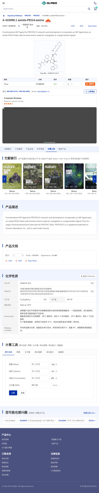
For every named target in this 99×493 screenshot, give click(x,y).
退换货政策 (6, 471)
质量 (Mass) (14, 364)
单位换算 (38, 352)
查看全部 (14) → (90, 413)
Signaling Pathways (14, 16)
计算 (13, 393)
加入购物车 (90, 84)
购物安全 (5, 463)
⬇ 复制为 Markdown (88, 276)
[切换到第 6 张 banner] (51, 142)
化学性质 (40, 149)
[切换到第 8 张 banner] (53, 142)
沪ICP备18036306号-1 (88, 486)
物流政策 (5, 467)
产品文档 (29, 149)
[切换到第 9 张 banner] (54, 142)
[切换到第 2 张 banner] (46, 142)
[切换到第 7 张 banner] (52, 142)
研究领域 (5, 439)
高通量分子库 (56, 439)
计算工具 (51, 149)
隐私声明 (54, 463)
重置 (23, 393)
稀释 (18, 352)
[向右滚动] (94, 179)
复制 (92, 283)
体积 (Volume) (14, 371)
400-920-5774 (12, 91)
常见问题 (5, 475)
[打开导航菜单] (3, 3)
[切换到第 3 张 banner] (47, 142)
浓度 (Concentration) (17, 378)
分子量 (27, 352)
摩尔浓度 (8, 352)
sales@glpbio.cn (43, 91)
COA (73, 26)
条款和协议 (55, 458)
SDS (81, 26)
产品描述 (18, 149)
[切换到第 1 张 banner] (44, 142)
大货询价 (91, 91)
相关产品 (62, 149)
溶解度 (61, 352)
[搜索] (89, 9)
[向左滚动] (4, 179)
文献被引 (7, 149)
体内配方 (50, 352)
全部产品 (54, 443)
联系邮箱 (54, 467)
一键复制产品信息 (27, 26)
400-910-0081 (24, 91)
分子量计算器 (7, 448)
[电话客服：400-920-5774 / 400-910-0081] (95, 3)
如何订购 (5, 458)
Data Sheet (92, 26)
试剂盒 (4, 443)
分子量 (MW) (14, 385)
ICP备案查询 (55, 471)
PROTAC (28, 16)
